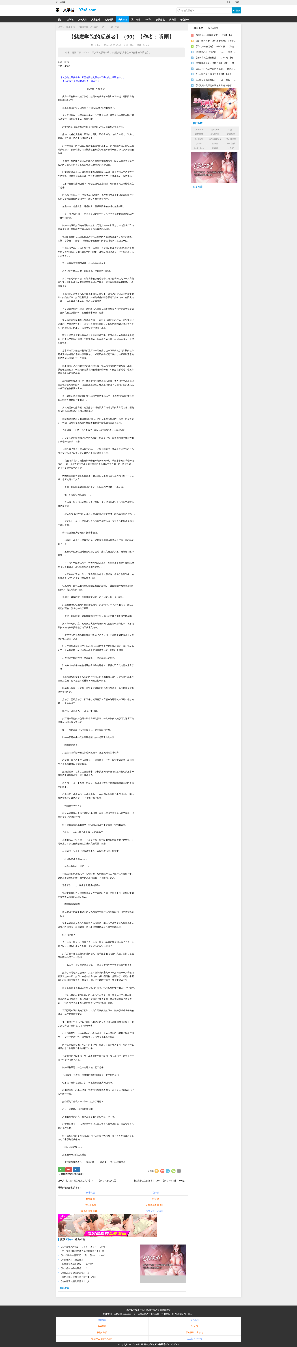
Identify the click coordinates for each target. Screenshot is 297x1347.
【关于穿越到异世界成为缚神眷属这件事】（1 (82, 1251)
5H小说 (155, 1198)
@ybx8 (146, 45)
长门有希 (199, 138)
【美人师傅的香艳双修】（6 (73, 1268)
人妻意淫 (95, 19)
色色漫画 (90, 1198)
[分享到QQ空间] (157, 1171)
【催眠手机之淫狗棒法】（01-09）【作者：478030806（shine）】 (215, 57)
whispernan (215, 138)
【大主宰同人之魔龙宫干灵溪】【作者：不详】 (215, 74)
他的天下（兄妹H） (155, 1211)
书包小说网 (90, 1204)
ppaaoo (215, 129)
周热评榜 (213, 27)
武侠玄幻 (122, 19)
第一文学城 (95, 45)
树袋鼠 (215, 148)
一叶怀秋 (231, 143)
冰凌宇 (231, 129)
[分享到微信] (173, 1171)
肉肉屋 (172, 19)
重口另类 (135, 19)
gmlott (199, 143)
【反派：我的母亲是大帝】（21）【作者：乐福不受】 (91, 1180)
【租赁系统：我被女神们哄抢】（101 (78, 1277)
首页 (60, 19)
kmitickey (199, 148)
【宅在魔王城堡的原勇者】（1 (74, 1281)
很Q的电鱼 (231, 138)
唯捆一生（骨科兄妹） (102, 1338)
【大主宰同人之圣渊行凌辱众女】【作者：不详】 (215, 40)
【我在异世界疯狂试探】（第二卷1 (76, 1264)
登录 (228, 2)
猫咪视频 (90, 1192)
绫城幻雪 (215, 134)
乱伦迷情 (109, 19)
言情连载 (160, 19)
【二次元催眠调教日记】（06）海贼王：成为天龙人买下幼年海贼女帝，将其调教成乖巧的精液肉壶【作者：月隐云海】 (215, 79)
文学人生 (82, 19)
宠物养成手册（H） (155, 1204)
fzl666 (231, 148)
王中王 (215, 143)
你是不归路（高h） (90, 1211)
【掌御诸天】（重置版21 (72, 1259)
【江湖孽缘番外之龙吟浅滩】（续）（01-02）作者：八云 (215, 63)
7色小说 (155, 1192)
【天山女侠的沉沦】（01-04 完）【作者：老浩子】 (215, 46)
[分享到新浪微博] (162, 1171)
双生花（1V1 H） (195, 1338)
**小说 (148, 19)
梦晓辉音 (231, 134)
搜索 (237, 10)
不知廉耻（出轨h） (195, 1332)
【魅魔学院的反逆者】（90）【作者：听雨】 (100, 27)
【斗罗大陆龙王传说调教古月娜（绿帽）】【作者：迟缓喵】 (215, 85)
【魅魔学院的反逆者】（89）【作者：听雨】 (155, 1180)
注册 (237, 2)
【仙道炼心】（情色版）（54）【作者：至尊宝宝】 (215, 52)
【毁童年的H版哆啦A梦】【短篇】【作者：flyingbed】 (215, 35)
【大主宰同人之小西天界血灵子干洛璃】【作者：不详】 (215, 68)
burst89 (199, 129)
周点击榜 (198, 27)
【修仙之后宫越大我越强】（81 (75, 1272)
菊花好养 (199, 134)
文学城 (70, 19)
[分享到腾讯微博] (168, 1171)
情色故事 (185, 19)
